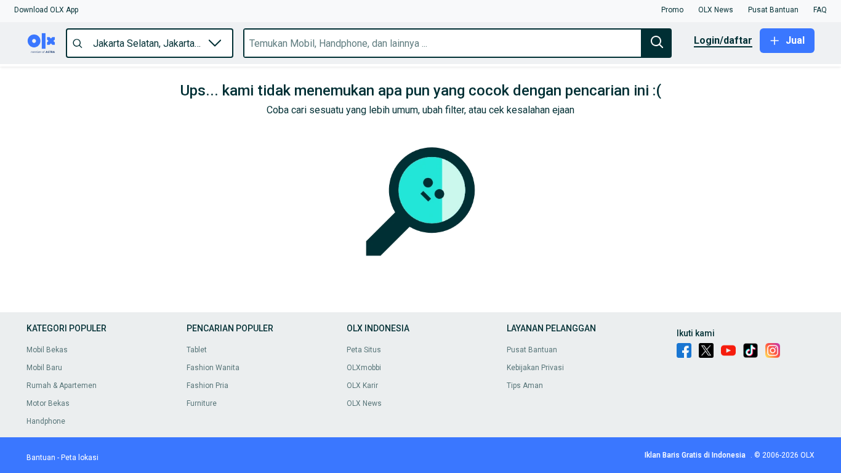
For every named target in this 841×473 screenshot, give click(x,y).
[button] (46, 10)
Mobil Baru (44, 367)
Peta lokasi (80, 457)
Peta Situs (364, 350)
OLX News (364, 403)
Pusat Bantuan (532, 350)
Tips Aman (525, 385)
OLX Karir (362, 385)
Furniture (202, 403)
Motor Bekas (48, 403)
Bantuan (40, 457)
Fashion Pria (207, 385)
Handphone (45, 421)
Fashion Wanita (213, 367)
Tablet (197, 350)
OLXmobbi (364, 367)
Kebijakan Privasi (535, 367)
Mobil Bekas (47, 350)
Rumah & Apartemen (61, 385)
